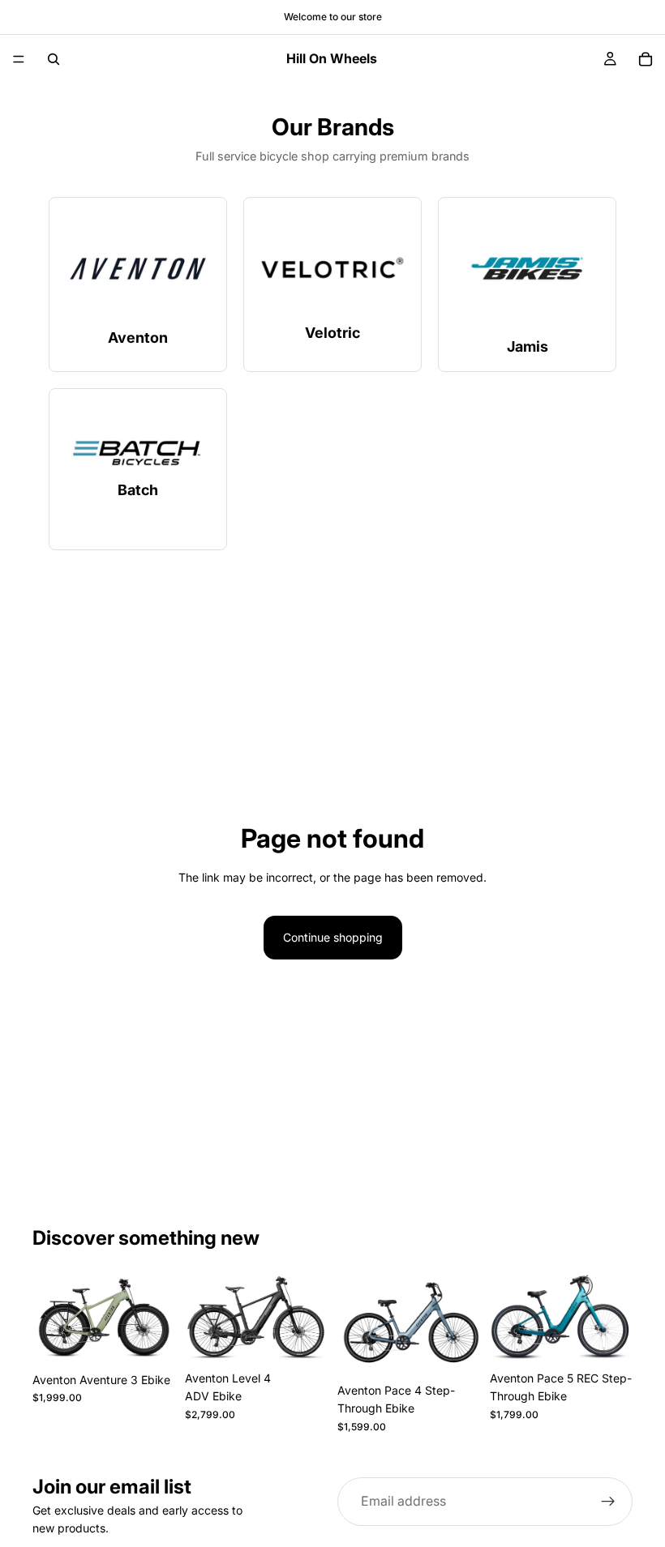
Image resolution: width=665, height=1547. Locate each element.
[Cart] (645, 59)
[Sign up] (608, 1502)
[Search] (53, 59)
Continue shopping (333, 937)
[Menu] (18, 59)
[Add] (150, 1339)
